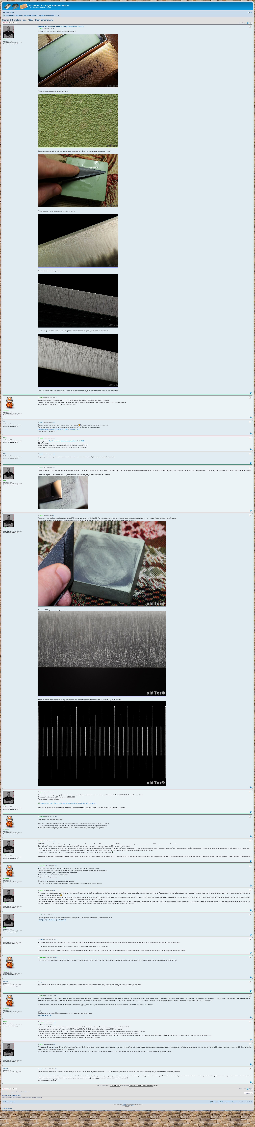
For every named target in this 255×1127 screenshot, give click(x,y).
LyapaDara (6, 410)
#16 (55, 981)
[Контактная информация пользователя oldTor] (17, 43)
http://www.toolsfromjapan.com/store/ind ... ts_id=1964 (66, 441)
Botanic (5, 437)
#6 (54, 467)
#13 (54, 914)
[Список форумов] (16, 6)
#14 (55, 939)
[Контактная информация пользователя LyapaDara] (17, 414)
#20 (55, 1068)
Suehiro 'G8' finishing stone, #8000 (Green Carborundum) (27, 20)
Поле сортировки (124, 1085)
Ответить (6, 23)
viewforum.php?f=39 (44, 1015)
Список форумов (10, 1101)
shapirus (5, 938)
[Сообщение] (38, 28)
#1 (54, 28)
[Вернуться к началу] (251, 393)
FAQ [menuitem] (12, 12)
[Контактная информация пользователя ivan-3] (17, 426)
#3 (54, 422)
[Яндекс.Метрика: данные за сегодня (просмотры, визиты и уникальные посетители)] (7, 1108)
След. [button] (252, 23)
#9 (56, 816)
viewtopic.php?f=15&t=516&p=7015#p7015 (52, 920)
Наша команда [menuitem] (215, 1101)
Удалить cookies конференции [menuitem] (229, 1101)
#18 (55, 1022)
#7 (53, 515)
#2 (56, 397)
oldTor (4, 39)
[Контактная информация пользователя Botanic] (17, 442)
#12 (54, 890)
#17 (56, 995)
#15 (56, 957)
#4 (54, 438)
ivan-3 (4, 421)
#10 (54, 841)
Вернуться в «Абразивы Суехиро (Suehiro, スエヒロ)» (17, 1092)
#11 (56, 865)
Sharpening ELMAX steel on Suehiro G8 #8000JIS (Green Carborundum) (73, 803)
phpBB (124, 1104)
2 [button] (249, 22)
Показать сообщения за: (103, 1085)
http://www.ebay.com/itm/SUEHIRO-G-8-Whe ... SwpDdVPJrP (58, 429)
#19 (54, 1044)
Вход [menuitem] (250, 12)
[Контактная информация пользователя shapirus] (17, 943)
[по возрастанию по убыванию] (147, 1085)
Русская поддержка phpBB (127, 1105)
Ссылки (7, 12)
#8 (53, 792)
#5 (54, 454)
